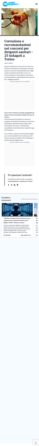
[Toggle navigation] (36, 4)
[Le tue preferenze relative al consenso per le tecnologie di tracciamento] (36, 443)
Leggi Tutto (27, 235)
